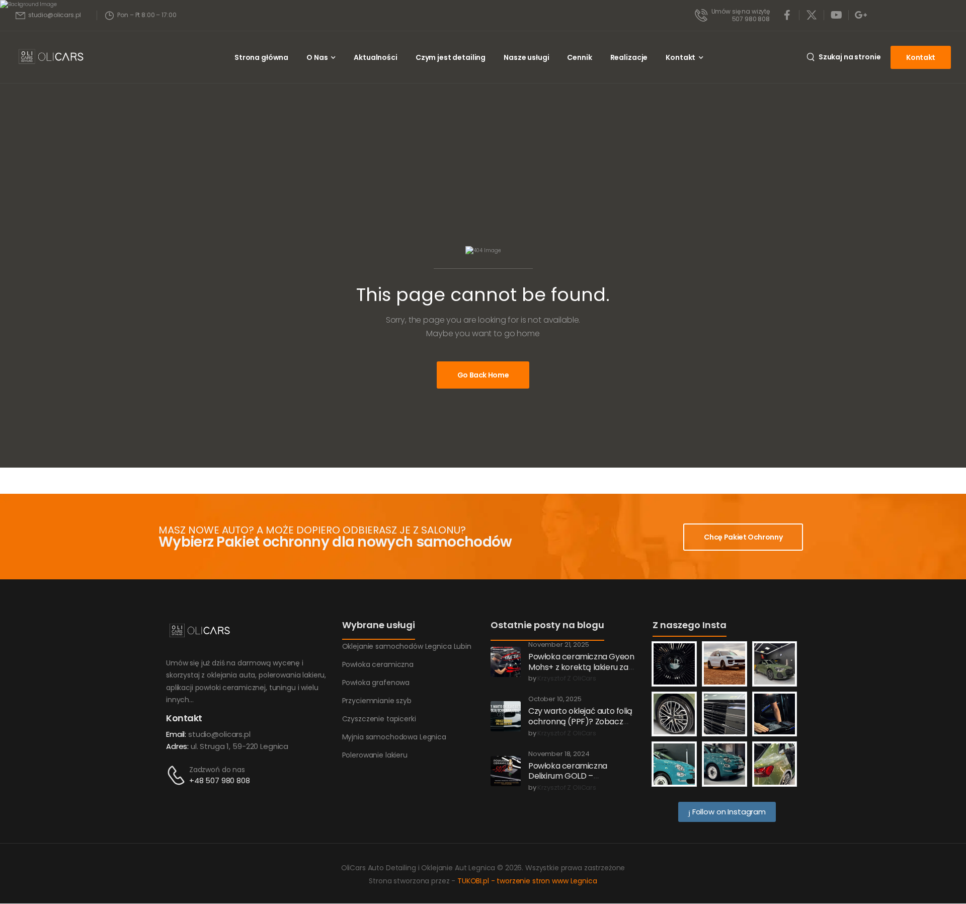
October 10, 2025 (555, 699)
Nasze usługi (526, 57)
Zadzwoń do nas (217, 770)
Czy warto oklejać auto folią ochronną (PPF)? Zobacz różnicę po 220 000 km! (580, 721)
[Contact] (177, 775)
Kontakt (680, 57)
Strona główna (261, 57)
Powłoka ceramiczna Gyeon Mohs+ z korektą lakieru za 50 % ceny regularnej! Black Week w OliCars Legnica (581, 672)
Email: (176, 734)
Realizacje (629, 57)
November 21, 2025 (558, 645)
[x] (811, 15)
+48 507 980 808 (219, 780)
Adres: (177, 746)
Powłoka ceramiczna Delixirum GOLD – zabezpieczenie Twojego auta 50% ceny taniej (574, 781)
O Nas (317, 57)
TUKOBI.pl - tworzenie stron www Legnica (527, 881)
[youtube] (836, 15)
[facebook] (787, 15)
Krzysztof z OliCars (566, 678)
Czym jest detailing (451, 57)
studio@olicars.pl (219, 734)
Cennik (579, 57)
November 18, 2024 (559, 754)
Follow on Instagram (728, 811)
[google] (861, 15)
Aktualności (375, 57)
